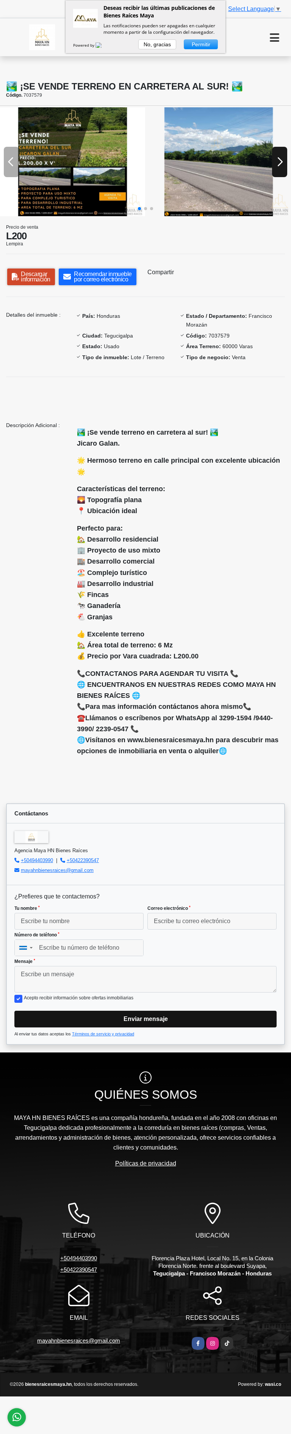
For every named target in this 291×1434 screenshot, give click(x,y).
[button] (139, 208)
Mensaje (24, 961)
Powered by (84, 45)
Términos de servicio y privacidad (103, 1034)
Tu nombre (27, 908)
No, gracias (157, 44)
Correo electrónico (169, 908)
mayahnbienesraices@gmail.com (57, 870)
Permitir (201, 44)
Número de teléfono (36, 935)
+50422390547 (83, 860)
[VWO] (103, 45)
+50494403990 (37, 860)
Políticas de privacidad (145, 1163)
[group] (72, 161)
